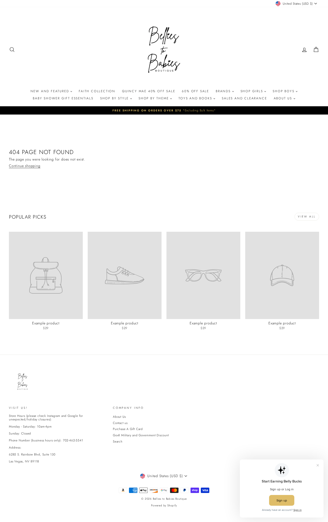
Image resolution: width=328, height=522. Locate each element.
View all (307, 217)
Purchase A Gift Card (128, 429)
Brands (224, 91)
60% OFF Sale (195, 91)
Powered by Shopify (164, 505)
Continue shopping (24, 166)
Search (117, 441)
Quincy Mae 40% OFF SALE (148, 91)
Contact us (120, 423)
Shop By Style (115, 98)
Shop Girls (253, 91)
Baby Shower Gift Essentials (63, 98)
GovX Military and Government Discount (141, 435)
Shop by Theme (154, 98)
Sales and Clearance (244, 98)
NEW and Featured (51, 91)
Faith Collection (97, 91)
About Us (284, 98)
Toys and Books (196, 98)
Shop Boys (284, 91)
